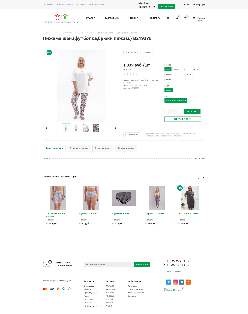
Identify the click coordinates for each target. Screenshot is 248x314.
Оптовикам (132, 286)
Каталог (110, 281)
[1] (124, 74)
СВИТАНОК (110, 286)
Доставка (132, 296)
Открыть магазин (135, 289)
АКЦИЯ (109, 306)
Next (116, 128)
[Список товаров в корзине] (199, 20)
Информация (134, 281)
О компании (89, 286)
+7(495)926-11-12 (146, 3)
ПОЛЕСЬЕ (110, 296)
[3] (130, 74)
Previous (46, 128)
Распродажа (89, 299)
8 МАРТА (109, 303)
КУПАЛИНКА (111, 289)
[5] (136, 74)
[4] (133, 74)
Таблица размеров (136, 293)
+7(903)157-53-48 (146, 7)
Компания (89, 281)
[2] (127, 74)
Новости (87, 289)
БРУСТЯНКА (111, 293)
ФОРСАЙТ (110, 299)
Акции (86, 296)
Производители (90, 293)
